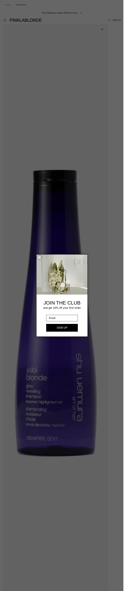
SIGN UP (61, 327)
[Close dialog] (38, 257)
